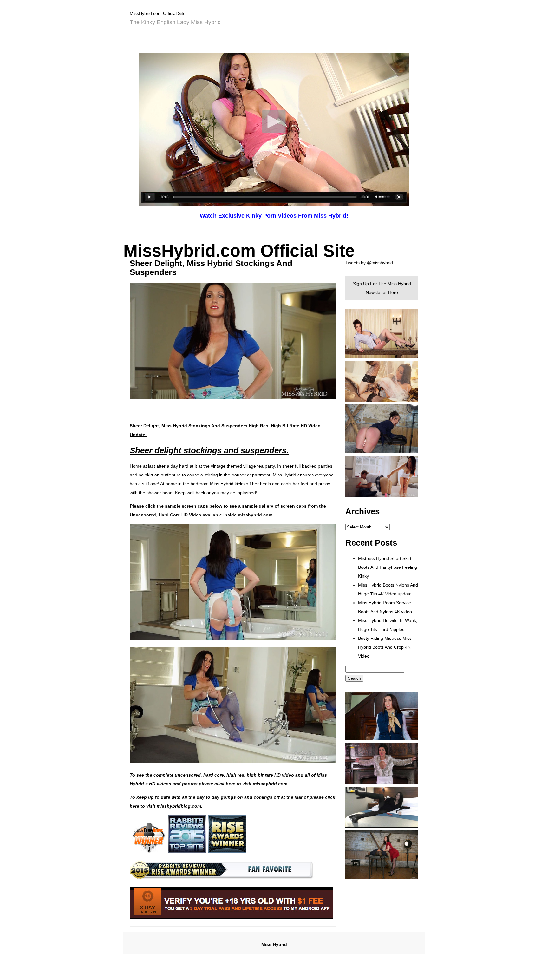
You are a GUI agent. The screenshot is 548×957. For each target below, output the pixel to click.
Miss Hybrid (274, 944)
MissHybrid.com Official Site (158, 13)
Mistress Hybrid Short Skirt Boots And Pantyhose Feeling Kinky (387, 567)
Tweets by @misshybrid (369, 262)
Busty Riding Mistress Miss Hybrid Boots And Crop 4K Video (385, 647)
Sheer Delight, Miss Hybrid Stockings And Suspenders (211, 268)
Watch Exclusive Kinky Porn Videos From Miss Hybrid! (274, 216)
